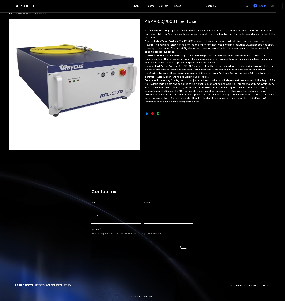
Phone (147, 216)
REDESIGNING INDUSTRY (43, 285)
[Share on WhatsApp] (158, 113)
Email (94, 216)
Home (12, 13)
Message (96, 229)
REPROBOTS (26, 6)
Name (94, 202)
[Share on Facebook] (147, 113)
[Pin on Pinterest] (152, 113)
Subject (147, 202)
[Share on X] (164, 113)
